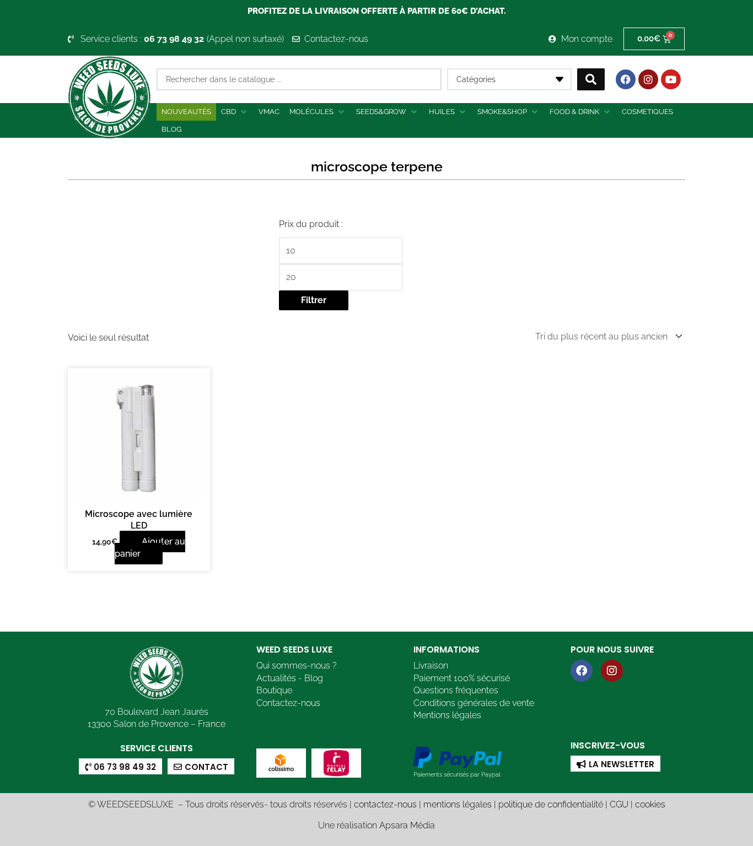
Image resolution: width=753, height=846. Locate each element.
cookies (650, 804)
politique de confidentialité (550, 804)
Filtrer (313, 300)
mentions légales (457, 804)
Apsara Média (407, 825)
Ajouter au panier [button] (150, 547)
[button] (235, 112)
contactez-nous (385, 804)
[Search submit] (591, 79)
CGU (619, 804)
